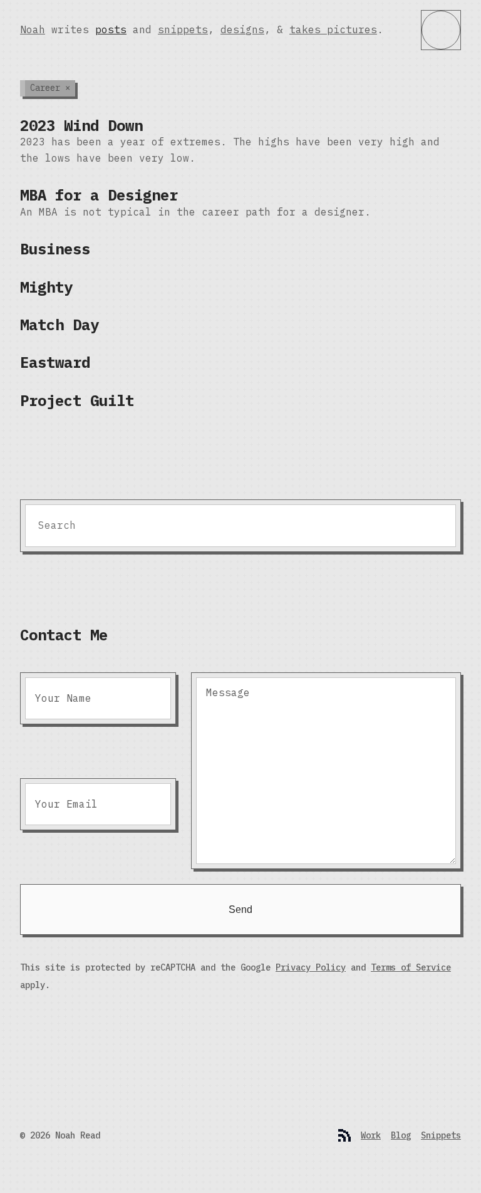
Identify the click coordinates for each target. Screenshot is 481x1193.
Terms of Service (411, 967)
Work (371, 1135)
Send (240, 909)
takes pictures (333, 29)
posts (111, 29)
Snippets (441, 1135)
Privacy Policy (311, 967)
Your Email (66, 804)
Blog (401, 1135)
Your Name (63, 698)
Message (228, 692)
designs (242, 29)
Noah (32, 29)
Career (50, 87)
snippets (183, 29)
